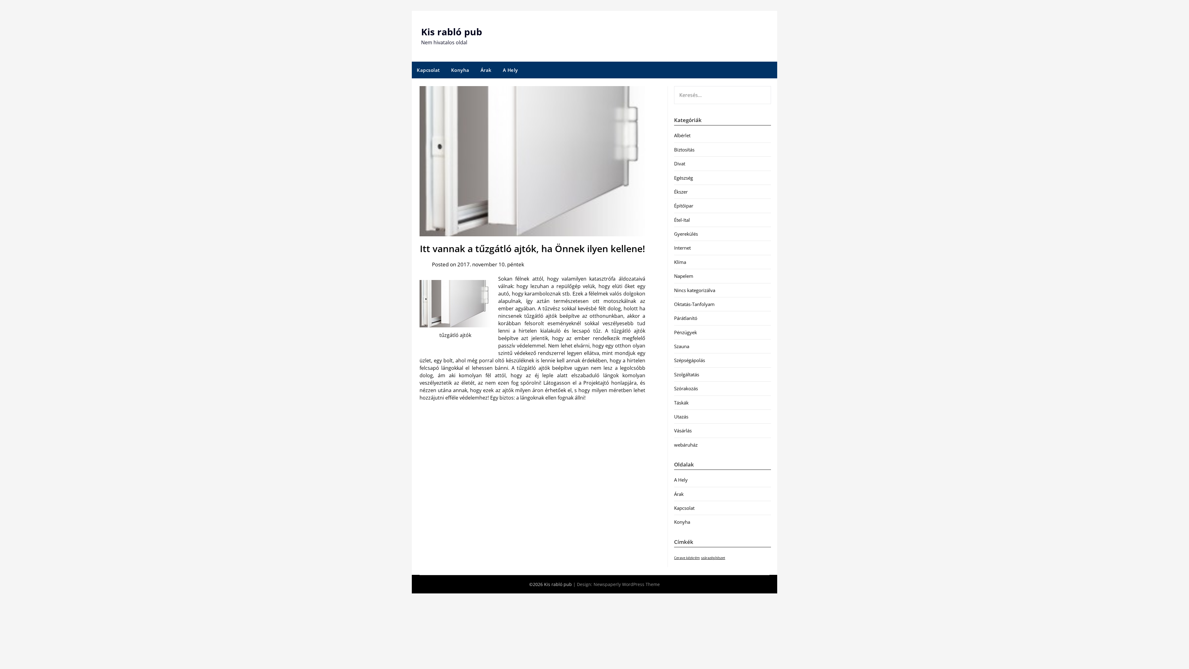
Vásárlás (683, 430)
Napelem (683, 276)
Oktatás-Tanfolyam (694, 304)
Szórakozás (686, 388)
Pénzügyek (685, 332)
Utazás (681, 416)
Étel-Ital (682, 220)
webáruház (686, 445)
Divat (679, 163)
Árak (486, 70)
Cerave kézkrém (687, 558)
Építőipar (683, 206)
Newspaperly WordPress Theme (627, 584)
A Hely (510, 70)
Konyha (460, 70)
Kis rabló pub (451, 31)
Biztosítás (684, 149)
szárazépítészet (713, 558)
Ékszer (681, 192)
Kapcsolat (428, 70)
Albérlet (682, 135)
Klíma (680, 262)
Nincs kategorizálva (694, 290)
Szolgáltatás (686, 374)
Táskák (681, 403)
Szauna (681, 346)
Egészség (683, 178)
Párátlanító (685, 318)
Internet (682, 248)
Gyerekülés (686, 234)
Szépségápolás (689, 360)
